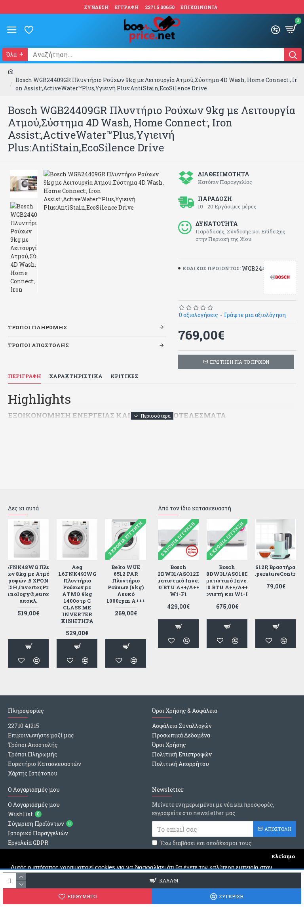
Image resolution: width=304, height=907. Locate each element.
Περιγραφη (24, 376)
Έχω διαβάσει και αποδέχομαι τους (206, 847)
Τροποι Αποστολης (38, 345)
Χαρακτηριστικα (76, 376)
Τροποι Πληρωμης (37, 327)
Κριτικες (124, 376)
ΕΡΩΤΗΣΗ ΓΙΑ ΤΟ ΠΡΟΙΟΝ (239, 362)
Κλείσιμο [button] (283, 856)
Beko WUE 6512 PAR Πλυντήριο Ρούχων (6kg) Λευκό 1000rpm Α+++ (125, 584)
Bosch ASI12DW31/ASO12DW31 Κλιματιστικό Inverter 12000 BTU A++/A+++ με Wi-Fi (178, 580)
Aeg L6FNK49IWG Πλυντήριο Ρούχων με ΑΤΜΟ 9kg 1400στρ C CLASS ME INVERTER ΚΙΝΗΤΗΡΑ (77, 594)
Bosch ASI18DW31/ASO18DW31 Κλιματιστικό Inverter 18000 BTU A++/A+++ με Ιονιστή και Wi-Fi (227, 580)
